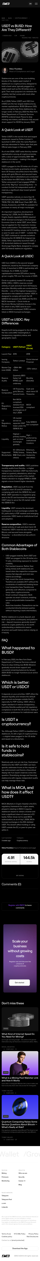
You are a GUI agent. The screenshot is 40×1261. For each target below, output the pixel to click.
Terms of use (6, 1234)
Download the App (20, 1248)
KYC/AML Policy (19, 1234)
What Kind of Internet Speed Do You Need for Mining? (18, 1035)
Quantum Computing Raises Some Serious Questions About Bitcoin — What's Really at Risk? (19, 1124)
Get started (19, 983)
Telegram (5, 1196)
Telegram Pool (7, 1199)
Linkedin (5, 1207)
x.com (4, 1203)
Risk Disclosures (32, 1237)
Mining (6, 1028)
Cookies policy (7, 1237)
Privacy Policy (33, 1234)
